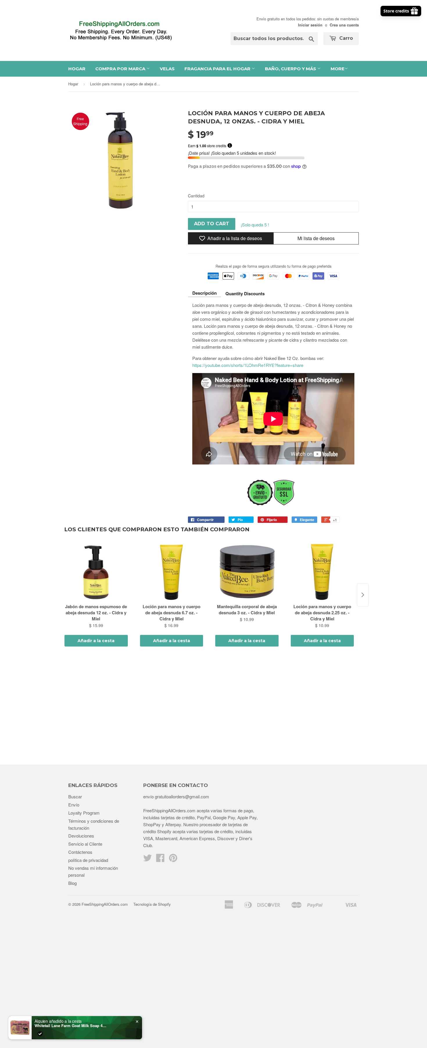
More (338, 68)
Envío (73, 805)
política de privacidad (88, 860)
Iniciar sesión (310, 25)
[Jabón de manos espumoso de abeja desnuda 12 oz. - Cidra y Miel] (96, 572)
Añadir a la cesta (96, 640)
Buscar (75, 796)
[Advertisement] (213, 706)
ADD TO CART (211, 223)
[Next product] (363, 594)
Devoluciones (81, 836)
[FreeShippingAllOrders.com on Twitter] (147, 859)
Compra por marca (120, 68)
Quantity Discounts (245, 293)
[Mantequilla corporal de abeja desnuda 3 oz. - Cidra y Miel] (247, 572)
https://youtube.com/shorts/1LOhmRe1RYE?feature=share (247, 365)
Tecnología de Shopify (152, 904)
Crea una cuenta (344, 25)
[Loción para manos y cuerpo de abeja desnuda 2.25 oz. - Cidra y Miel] (322, 572)
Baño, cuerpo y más (291, 68)
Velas (167, 68)
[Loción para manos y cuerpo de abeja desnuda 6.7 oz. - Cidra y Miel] (171, 572)
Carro (345, 38)
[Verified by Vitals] (40, 1033)
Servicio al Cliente (85, 844)
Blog (72, 883)
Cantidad (196, 196)
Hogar (76, 68)
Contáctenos (80, 852)
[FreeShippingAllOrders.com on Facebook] (160, 859)
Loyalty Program (84, 813)
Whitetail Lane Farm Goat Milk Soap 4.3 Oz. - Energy (71, 1025)
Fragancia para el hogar (218, 68)
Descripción (204, 293)
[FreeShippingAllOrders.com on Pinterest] (173, 859)
